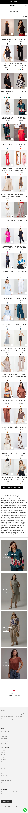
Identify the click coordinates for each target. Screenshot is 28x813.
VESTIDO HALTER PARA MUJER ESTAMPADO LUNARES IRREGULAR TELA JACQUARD (21, 452)
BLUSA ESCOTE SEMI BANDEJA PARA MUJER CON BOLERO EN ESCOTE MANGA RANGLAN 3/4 (7, 323)
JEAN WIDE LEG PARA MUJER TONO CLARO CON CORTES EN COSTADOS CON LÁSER (20, 660)
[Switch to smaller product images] (26, 16)
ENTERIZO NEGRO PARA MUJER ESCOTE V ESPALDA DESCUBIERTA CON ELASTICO (7, 38)
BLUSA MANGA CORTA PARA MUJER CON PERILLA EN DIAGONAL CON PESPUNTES (7, 375)
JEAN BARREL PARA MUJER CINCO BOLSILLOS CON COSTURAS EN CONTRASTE (7, 660)
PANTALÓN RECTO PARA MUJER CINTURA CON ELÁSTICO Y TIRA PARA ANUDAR (20, 375)
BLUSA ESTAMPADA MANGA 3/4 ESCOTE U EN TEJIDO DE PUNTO (20, 272)
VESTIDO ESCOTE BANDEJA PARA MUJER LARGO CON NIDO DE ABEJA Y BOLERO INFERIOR (20, 143)
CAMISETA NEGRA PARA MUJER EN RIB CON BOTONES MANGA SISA (7, 64)
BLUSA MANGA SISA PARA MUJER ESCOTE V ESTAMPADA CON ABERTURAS (7, 401)
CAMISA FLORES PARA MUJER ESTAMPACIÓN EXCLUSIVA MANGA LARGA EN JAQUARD (20, 118)
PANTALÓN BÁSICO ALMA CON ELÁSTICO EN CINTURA (20, 64)
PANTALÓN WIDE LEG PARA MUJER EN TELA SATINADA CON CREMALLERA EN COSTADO (7, 427)
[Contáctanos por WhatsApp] (25, 810)
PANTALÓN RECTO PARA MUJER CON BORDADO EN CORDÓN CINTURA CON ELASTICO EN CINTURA (7, 478)
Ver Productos (6, 792)
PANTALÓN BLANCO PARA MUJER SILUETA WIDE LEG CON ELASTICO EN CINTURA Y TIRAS (20, 298)
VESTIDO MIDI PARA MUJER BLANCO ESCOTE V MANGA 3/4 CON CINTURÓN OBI (20, 713)
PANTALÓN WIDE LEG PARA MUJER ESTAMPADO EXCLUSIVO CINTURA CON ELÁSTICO (7, 143)
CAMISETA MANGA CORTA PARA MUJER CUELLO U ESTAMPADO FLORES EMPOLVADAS (21, 478)
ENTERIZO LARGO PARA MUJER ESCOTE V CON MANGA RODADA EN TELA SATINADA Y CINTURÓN (7, 169)
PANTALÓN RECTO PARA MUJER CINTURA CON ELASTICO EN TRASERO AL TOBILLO (21, 323)
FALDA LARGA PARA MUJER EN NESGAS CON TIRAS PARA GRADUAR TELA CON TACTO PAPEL (7, 195)
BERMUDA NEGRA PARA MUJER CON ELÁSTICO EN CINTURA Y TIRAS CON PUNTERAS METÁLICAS (21, 688)
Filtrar (5, 16)
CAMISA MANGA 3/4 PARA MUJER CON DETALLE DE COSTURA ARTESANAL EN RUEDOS (7, 583)
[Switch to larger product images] (23, 16)
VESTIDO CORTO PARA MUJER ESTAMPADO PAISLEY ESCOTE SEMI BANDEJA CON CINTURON (7, 557)
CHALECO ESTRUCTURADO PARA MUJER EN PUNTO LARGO (21, 38)
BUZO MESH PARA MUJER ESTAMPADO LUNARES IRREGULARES (7, 452)
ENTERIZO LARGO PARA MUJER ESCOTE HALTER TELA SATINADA (7, 349)
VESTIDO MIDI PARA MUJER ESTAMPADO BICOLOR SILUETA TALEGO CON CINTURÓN (7, 118)
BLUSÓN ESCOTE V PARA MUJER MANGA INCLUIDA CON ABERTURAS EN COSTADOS (21, 169)
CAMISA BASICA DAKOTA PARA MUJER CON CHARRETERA (7, 92)
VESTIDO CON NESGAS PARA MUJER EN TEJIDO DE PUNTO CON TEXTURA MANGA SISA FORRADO (21, 195)
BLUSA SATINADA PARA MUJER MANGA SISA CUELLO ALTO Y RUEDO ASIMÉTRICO (7, 272)
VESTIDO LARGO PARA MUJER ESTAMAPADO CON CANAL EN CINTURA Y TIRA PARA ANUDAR (20, 529)
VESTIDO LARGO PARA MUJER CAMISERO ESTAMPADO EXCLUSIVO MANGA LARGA (7, 634)
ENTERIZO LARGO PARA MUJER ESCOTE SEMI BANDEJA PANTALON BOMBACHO (7, 221)
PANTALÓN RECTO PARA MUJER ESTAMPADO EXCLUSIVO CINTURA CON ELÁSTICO (21, 634)
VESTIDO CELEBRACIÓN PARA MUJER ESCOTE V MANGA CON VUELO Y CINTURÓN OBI (7, 247)
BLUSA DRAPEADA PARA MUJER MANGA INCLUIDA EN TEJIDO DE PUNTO (21, 427)
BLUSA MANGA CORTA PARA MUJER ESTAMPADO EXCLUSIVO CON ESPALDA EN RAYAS (7, 688)
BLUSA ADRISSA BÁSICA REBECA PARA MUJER (7, 529)
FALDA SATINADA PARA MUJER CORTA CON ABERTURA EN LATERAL (20, 349)
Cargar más (7, 723)
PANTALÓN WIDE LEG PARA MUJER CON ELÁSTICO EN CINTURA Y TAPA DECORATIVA (20, 221)
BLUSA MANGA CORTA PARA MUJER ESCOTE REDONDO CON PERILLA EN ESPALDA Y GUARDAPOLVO (7, 298)
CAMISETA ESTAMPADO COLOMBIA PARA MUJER (20, 582)
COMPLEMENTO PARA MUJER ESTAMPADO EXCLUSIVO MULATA (20, 608)
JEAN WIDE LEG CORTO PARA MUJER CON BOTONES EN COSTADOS (7, 503)
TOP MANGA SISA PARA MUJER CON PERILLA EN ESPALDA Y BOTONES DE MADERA (20, 557)
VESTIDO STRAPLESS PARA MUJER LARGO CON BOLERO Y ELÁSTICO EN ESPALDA (7, 608)
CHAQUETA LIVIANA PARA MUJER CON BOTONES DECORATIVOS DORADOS (21, 247)
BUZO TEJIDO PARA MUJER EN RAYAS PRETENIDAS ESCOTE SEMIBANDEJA (21, 92)
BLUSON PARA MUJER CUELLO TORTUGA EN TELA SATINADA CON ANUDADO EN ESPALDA (20, 401)
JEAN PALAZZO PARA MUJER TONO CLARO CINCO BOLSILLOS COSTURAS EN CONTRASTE (20, 503)
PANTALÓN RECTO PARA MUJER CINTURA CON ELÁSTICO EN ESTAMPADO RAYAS (7, 713)
